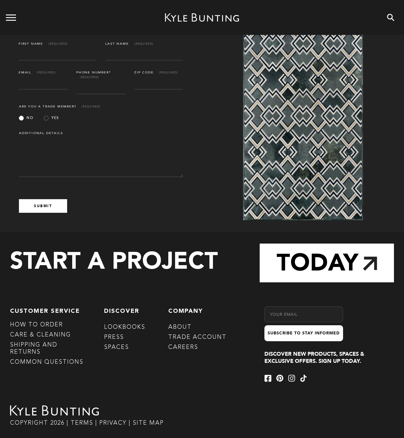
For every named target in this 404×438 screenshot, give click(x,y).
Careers (183, 347)
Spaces (116, 347)
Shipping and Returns (33, 348)
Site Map (148, 423)
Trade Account (197, 337)
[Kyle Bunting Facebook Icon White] (268, 378)
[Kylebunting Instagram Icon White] (291, 378)
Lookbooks (124, 327)
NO (30, 118)
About (180, 327)
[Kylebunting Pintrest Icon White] (279, 378)
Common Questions (46, 362)
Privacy (114, 423)
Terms (82, 423)
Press (114, 337)
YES (55, 118)
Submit (43, 206)
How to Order (36, 325)
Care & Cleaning (40, 335)
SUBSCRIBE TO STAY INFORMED (304, 333)
